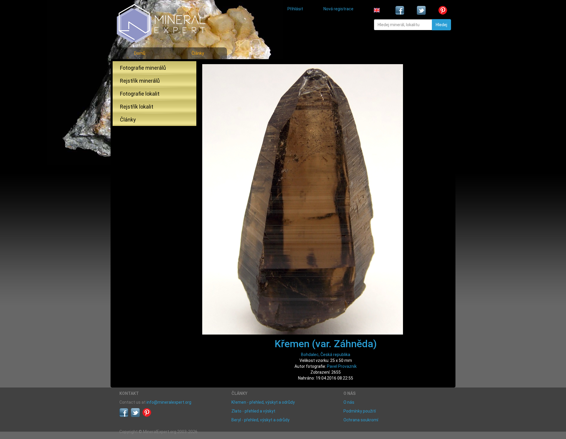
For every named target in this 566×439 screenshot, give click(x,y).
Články (198, 53)
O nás (348, 402)
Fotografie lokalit (139, 94)
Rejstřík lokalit (136, 107)
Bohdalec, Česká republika (325, 354)
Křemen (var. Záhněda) (326, 344)
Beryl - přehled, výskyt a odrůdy (260, 420)
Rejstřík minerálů (140, 81)
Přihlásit (295, 8)
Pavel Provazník (342, 366)
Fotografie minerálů (143, 68)
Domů (139, 53)
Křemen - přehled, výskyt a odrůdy (263, 402)
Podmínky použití (359, 411)
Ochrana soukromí (360, 420)
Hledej (441, 24)
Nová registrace (338, 8)
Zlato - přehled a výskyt (253, 411)
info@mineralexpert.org (169, 402)
